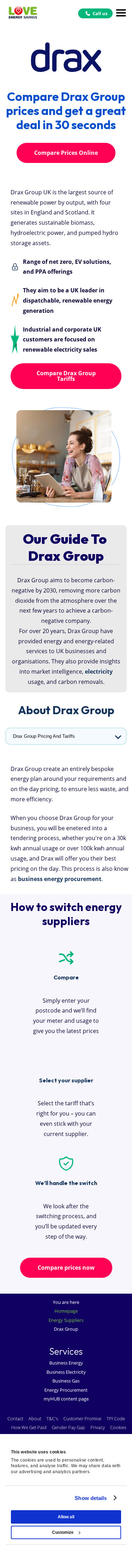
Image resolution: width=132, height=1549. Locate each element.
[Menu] (121, 13)
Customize (63, 1532)
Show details (91, 1498)
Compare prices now (66, 1267)
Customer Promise (82, 1418)
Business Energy (66, 1363)
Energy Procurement (66, 1390)
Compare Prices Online (66, 153)
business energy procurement (59, 879)
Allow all (66, 1516)
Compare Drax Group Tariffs (66, 376)
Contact (15, 1418)
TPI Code (116, 1418)
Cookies (118, 1427)
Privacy (97, 1427)
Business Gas (66, 1381)
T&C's (52, 1418)
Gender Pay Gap (68, 1427)
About (35, 1418)
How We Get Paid (28, 1427)
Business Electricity (66, 1372)
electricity (99, 671)
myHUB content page (66, 1399)
